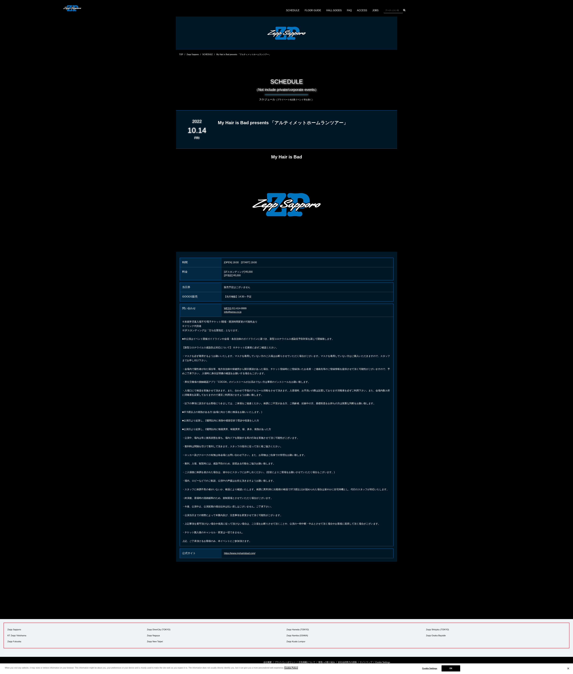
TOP (181, 54)
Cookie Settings (429, 668)
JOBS (375, 10)
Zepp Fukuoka (14, 641)
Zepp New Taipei (155, 641)
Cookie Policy (291, 668)
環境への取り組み (326, 662)
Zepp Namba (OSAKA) (297, 635)
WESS (228, 308)
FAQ (349, 10)
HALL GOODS (334, 10)
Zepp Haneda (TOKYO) (297, 629)
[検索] (404, 10)
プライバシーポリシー (285, 662)
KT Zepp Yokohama (16, 635)
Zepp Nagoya (153, 635)
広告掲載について (307, 662)
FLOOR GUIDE (313, 10)
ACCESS (362, 10)
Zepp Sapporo (193, 54)
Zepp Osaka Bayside (436, 635)
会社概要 (267, 662)
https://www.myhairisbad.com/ (239, 553)
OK (450, 668)
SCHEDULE (292, 10)
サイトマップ (366, 662)
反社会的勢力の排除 (347, 662)
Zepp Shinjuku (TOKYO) (437, 629)
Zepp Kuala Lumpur (295, 641)
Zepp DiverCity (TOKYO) (158, 629)
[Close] (568, 668)
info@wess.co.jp (232, 312)
